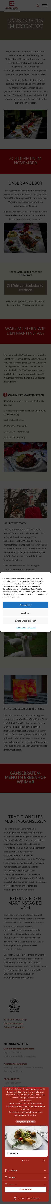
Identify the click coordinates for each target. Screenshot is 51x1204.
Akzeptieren (25, 605)
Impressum (31, 627)
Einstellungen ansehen (25, 620)
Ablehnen (25, 612)
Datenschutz (21, 627)
